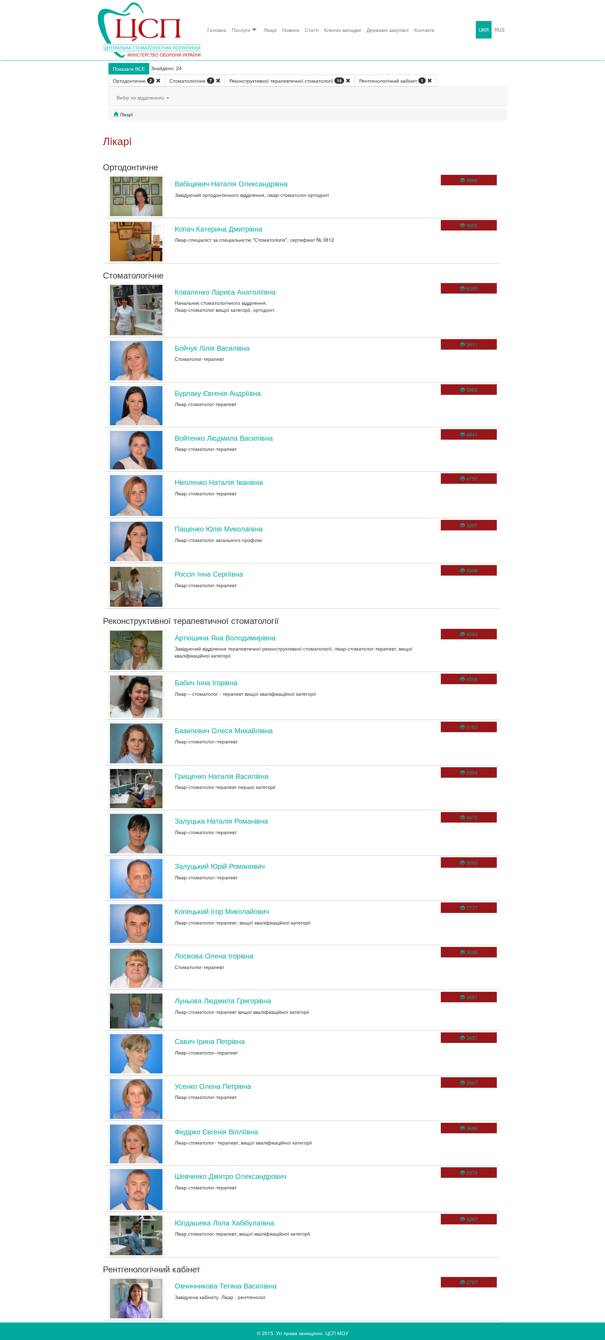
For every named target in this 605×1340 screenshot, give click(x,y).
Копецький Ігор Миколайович (222, 911)
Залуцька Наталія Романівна (221, 821)
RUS (499, 29)
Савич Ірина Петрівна (210, 1041)
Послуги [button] (241, 29)
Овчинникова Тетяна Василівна (226, 1285)
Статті (312, 29)
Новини (290, 29)
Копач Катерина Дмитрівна (218, 229)
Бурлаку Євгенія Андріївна (218, 393)
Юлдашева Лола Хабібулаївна (224, 1222)
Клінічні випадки (342, 29)
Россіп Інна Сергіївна (209, 574)
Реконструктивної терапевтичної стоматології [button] (285, 80)
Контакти (424, 29)
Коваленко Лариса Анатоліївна (225, 292)
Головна (216, 29)
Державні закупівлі (388, 29)
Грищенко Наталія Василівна (222, 776)
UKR (484, 29)
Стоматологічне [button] (190, 80)
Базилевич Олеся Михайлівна (224, 730)
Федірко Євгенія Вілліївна (216, 1131)
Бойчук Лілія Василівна (212, 348)
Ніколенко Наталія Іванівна (219, 482)
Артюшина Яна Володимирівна (225, 637)
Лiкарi (270, 29)
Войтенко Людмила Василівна (224, 438)
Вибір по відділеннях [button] (141, 97)
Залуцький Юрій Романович (220, 866)
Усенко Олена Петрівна (213, 1086)
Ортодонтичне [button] (132, 80)
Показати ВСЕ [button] (129, 68)
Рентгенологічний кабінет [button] (391, 80)
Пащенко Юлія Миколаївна (219, 528)
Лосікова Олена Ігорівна (214, 955)
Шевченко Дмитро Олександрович (230, 1176)
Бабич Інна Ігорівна (206, 682)
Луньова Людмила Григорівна (223, 1000)
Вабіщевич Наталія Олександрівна (231, 183)
